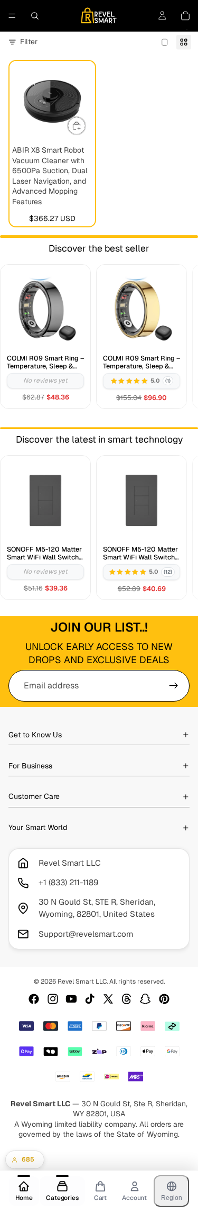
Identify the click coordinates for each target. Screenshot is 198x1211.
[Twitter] (108, 999)
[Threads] (126, 999)
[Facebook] (33, 999)
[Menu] (12, 16)
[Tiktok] (89, 999)
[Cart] (185, 15)
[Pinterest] (164, 999)
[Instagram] (52, 999)
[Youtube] (71, 999)
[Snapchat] (145, 999)
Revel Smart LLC (82, 981)
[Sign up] (174, 686)
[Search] (34, 15)
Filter (28, 41)
